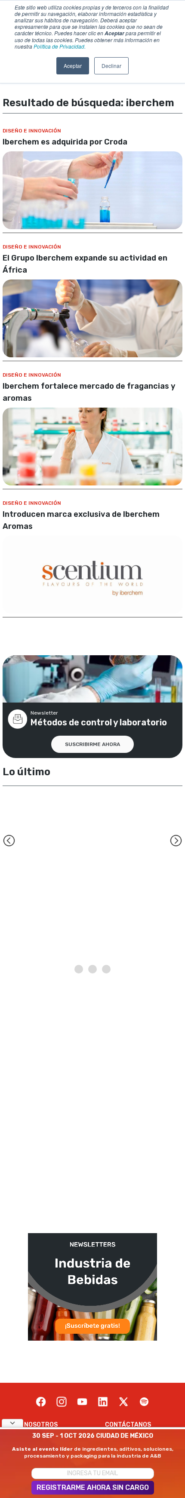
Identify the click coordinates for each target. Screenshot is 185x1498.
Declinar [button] (111, 65)
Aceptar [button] (73, 65)
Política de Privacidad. (60, 46)
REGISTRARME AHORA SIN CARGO (93, 1487)
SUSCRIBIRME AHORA (92, 744)
